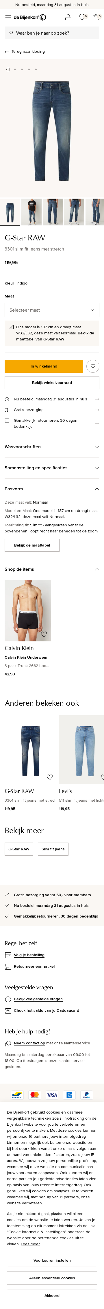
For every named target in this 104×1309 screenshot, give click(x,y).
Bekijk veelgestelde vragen (38, 999)
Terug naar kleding (28, 51)
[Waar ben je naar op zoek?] (11, 32)
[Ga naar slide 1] (8, 69)
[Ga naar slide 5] (35, 69)
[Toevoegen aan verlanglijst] (92, 366)
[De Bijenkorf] (30, 17)
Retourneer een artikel (34, 966)
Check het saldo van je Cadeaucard (46, 1010)
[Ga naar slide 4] (28, 69)
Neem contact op (29, 1043)
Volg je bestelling (29, 955)
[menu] (8, 17)
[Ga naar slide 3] (21, 69)
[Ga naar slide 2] (15, 69)
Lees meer (30, 1244)
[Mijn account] (68, 17)
